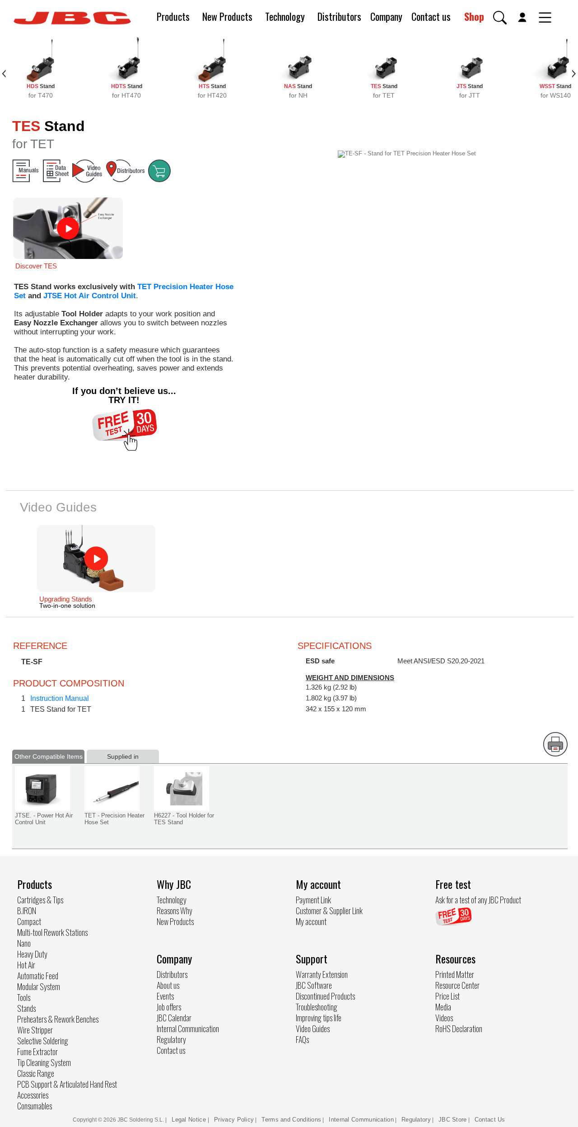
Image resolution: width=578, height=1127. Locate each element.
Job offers (169, 1007)
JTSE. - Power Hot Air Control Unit (44, 819)
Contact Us (490, 1119)
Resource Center (457, 985)
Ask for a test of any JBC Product (478, 900)
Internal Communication (188, 1028)
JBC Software (314, 985)
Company (386, 16)
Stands (26, 1008)
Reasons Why (174, 910)
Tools (23, 997)
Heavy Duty (32, 954)
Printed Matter (454, 974)
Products (173, 16)
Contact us (431, 16)
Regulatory (171, 1039)
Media (443, 1007)
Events (165, 996)
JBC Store (452, 1119)
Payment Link (313, 900)
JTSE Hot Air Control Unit (89, 295)
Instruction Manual (59, 698)
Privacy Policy (234, 1119)
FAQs (302, 1039)
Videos (444, 1018)
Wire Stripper (35, 1030)
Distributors (339, 16)
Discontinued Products (325, 996)
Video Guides (313, 1028)
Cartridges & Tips (40, 900)
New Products (227, 16)
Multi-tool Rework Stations (52, 932)
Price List (447, 996)
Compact (29, 921)
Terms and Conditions (291, 1119)
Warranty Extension (322, 974)
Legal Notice (190, 1119)
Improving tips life (318, 1018)
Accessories (32, 1095)
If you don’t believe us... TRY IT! (124, 395)
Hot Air (26, 965)
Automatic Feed (37, 975)
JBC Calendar (174, 1018)
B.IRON (26, 910)
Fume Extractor (37, 1051)
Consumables (34, 1106)
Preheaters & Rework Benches (57, 1019)
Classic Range (35, 1073)
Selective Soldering (42, 1041)
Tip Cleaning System (44, 1062)
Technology (285, 16)
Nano (24, 943)
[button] (500, 17)
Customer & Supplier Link (329, 910)
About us (168, 985)
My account (311, 921)
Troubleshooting (316, 1007)
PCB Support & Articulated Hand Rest (67, 1084)
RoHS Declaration (458, 1028)
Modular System (38, 986)
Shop (474, 16)
